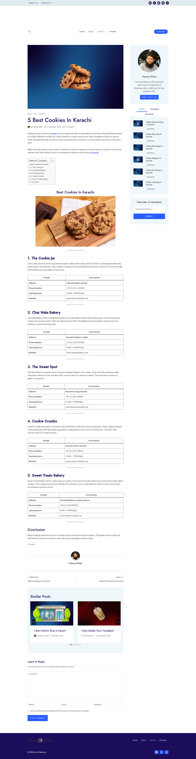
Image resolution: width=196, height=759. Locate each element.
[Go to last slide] (34, 622)
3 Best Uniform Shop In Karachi (50, 630)
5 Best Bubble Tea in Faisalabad (97, 630)
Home (82, 31)
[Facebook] (150, 2)
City (35, 114)
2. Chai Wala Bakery (38, 170)
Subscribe (160, 31)
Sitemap (112, 31)
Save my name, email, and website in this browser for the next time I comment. (59, 711)
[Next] (117, 622)
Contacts (46, 3)
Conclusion (35, 182)
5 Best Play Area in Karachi (154, 135)
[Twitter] (154, 2)
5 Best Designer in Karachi (39, 579)
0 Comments (69, 127)
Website (98, 704)
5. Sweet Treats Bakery (39, 179)
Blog (91, 31)
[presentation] (51, 613)
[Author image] (29, 127)
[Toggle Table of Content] (50, 161)
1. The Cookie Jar (37, 167)
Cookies (32, 544)
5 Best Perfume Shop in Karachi (154, 123)
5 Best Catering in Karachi (153, 183)
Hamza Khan (38, 127)
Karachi (42, 114)
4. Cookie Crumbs (37, 176)
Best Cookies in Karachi (40, 164)
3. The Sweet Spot (37, 173)
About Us (33, 3)
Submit (149, 216)
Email (64, 704)
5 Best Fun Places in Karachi (154, 171)
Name (32, 704)
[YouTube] (163, 2)
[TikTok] (167, 2)
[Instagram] (158, 2)
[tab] (70, 644)
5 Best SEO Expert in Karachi (111, 579)
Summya (90, 635)
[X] (161, 752)
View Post (151, 129)
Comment (33, 674)
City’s (153, 740)
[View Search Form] (29, 32)
